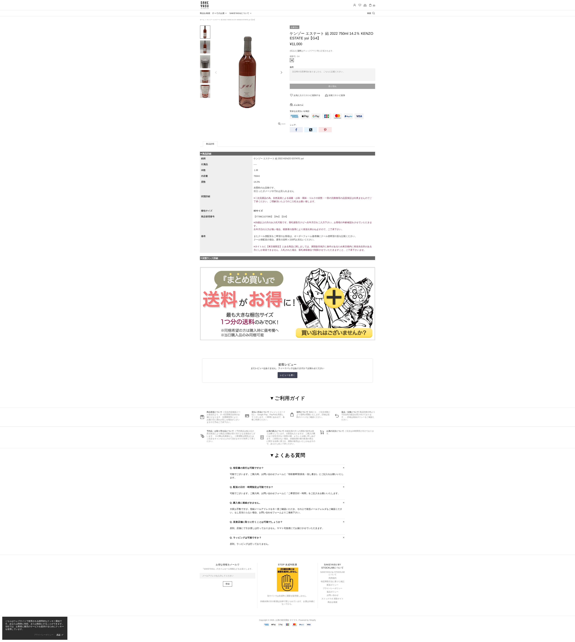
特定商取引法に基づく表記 (332, 581)
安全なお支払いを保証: (300, 111)
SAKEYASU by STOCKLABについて (332, 573)
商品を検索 (332, 602)
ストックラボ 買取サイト (332, 599)
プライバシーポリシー (332, 588)
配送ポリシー (332, 585)
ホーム (202, 20)
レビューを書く (287, 375)
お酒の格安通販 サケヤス (204, 5)
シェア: (293, 125)
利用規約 (332, 578)
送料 (299, 51)
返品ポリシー (332, 592)
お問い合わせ (332, 595)
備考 (292, 67)
